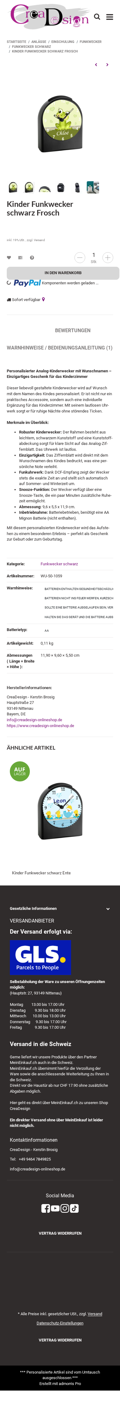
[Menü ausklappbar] (109, 17)
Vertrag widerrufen (60, 1233)
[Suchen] (97, 16)
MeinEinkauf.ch (23, 1062)
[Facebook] (45, 1208)
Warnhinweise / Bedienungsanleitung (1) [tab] (60, 348)
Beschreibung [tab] (25, 330)
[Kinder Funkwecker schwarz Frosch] (60, 124)
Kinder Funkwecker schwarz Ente (41, 872)
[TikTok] (74, 1208)
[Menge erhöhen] (107, 257)
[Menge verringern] (79, 257)
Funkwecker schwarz (59, 564)
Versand (39, 240)
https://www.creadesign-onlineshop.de (40, 725)
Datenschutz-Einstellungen (60, 1323)
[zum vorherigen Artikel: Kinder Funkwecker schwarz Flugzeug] (96, 64)
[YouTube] (55, 1208)
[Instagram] (64, 1208)
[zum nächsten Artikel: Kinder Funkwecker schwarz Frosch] (107, 64)
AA (47, 630)
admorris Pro (70, 1383)
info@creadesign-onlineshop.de (34, 720)
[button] (60, 909)
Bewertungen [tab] (72, 330)
